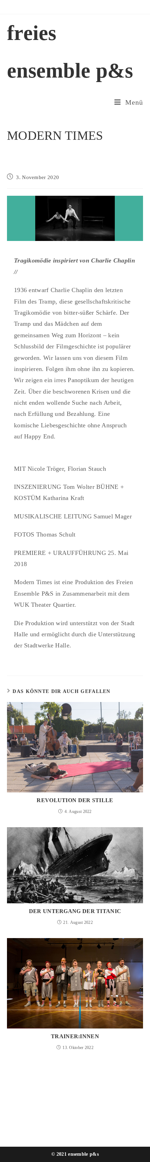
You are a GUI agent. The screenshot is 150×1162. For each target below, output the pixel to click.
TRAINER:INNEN (75, 1036)
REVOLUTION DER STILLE (75, 800)
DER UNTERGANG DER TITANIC (75, 911)
